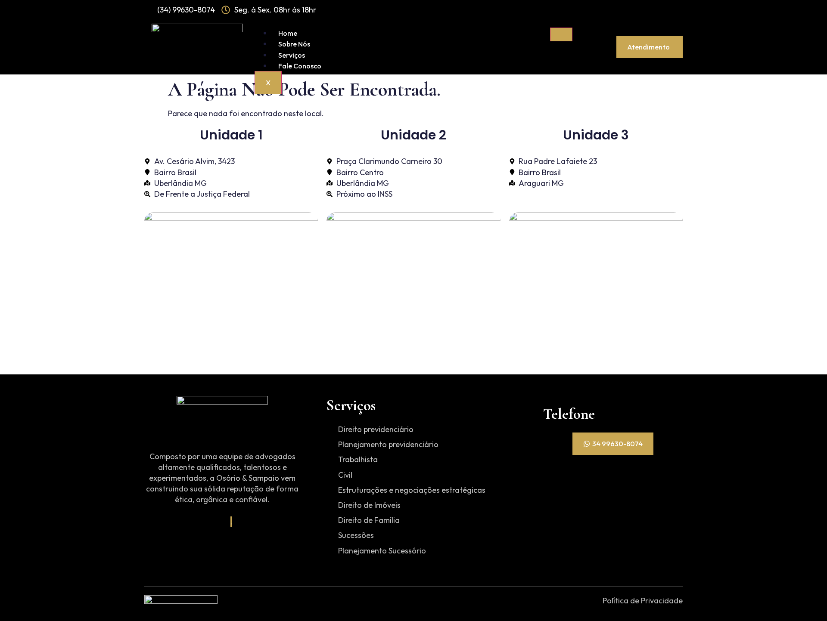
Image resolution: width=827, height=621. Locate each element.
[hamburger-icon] (561, 34)
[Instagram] (231, 521)
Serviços (291, 55)
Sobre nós (294, 44)
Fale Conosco (299, 66)
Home (287, 33)
